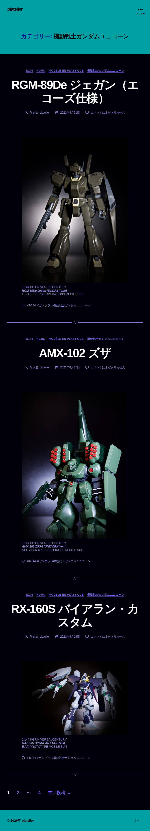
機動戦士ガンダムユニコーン (105, 70)
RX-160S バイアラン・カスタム (75, 615)
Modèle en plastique (66, 70)
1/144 (29, 70)
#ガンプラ (43, 305)
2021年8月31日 (70, 112)
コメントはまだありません (108, 112)
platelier (14, 9)
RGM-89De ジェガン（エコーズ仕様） (75, 91)
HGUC (40, 70)
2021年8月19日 (70, 636)
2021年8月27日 (70, 367)
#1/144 (31, 305)
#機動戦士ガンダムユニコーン (71, 305)
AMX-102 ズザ (75, 353)
